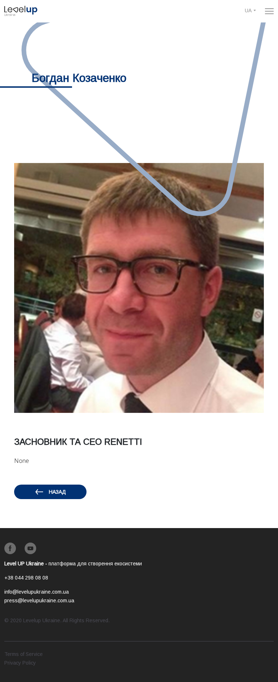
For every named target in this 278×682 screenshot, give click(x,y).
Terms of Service (23, 654)
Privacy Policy (20, 663)
